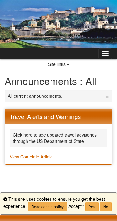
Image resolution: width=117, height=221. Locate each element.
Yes (92, 206)
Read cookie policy (47, 206)
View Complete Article (31, 156)
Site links (57, 64)
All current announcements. (58, 96)
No (105, 206)
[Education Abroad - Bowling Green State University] (58, 24)
